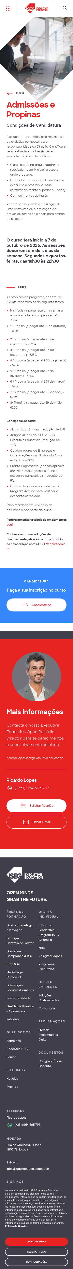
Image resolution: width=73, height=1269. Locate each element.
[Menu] (8, 8)
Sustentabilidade (18, 998)
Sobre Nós (13, 1041)
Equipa (11, 1057)
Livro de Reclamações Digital (48, 1035)
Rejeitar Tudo (36, 1251)
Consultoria (47, 1008)
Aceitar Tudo (36, 1241)
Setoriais (12, 1019)
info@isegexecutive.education (27, 1169)
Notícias (12, 1078)
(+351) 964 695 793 (32, 788)
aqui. (9, 524)
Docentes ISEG (17, 1049)
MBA (42, 948)
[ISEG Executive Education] (36, 8)
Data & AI (13, 964)
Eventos (12, 1087)
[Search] (64, 8)
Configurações (36, 1261)
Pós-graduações (50, 956)
